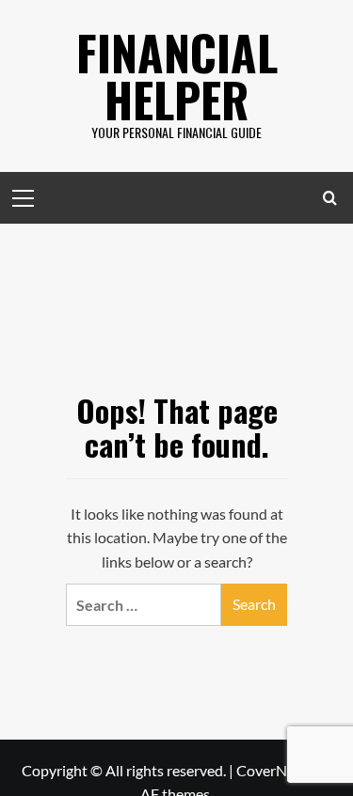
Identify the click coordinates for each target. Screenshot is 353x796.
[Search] (330, 197)
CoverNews (274, 770)
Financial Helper (177, 75)
